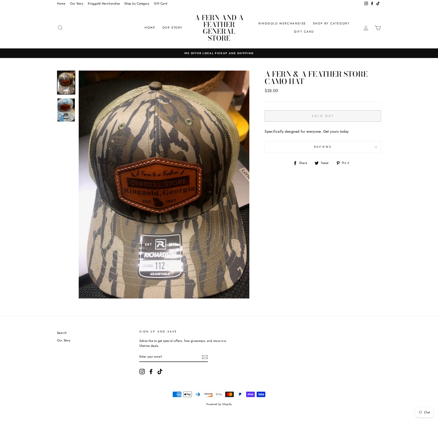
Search (62, 332)
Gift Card (160, 3)
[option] (219, 53)
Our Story (76, 3)
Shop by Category (136, 3)
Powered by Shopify (219, 404)
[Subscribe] (205, 357)
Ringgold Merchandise (104, 3)
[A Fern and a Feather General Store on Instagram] (142, 371)
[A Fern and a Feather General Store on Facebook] (151, 371)
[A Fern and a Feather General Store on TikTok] (160, 371)
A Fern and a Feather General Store (219, 27)
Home (61, 3)
